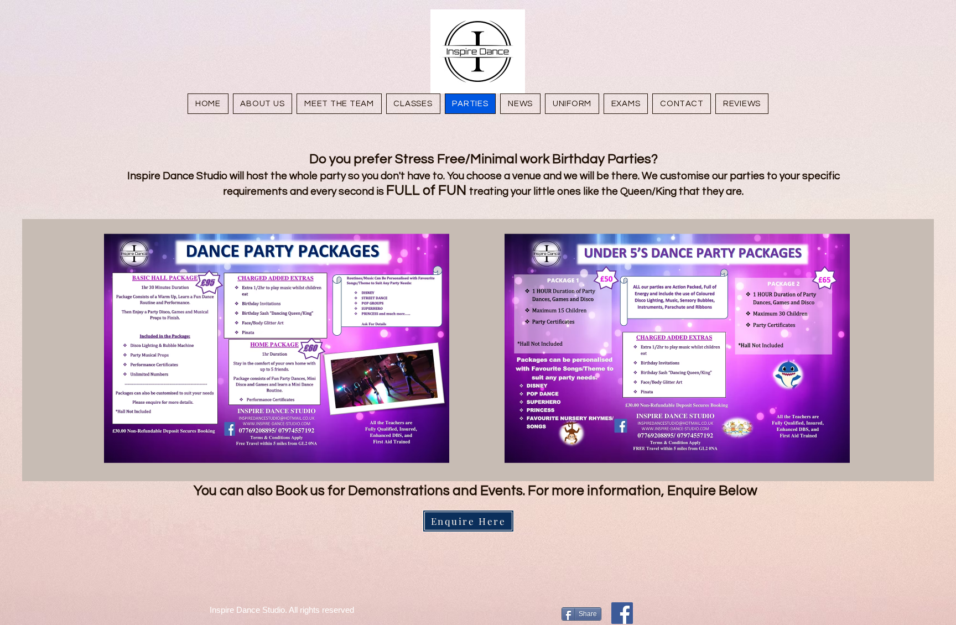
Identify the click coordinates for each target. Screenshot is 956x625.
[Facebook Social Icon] (622, 613)
